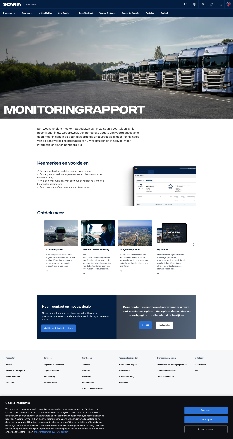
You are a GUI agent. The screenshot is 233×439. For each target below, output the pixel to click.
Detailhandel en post (128, 365)
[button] (220, 4)
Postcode (173, 370)
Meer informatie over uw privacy (51, 432)
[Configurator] (211, 4)
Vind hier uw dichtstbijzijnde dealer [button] (58, 328)
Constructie (124, 371)
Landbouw (123, 382)
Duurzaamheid (87, 382)
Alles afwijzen (206, 419)
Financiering (49, 376)
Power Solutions (13, 376)
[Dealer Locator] (194, 4)
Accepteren (206, 410)
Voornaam (173, 326)
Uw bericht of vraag (177, 384)
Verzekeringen (50, 382)
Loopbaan (85, 365)
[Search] (185, 4)
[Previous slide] (39, 244)
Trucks (9, 365)
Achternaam (197, 326)
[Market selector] (203, 4)
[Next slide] (193, 244)
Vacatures (85, 371)
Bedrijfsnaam (174, 355)
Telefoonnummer (176, 341)
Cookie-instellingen (206, 429)
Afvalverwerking (126, 376)
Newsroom (86, 376)
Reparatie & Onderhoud (54, 365)
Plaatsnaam (197, 370)
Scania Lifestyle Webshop (92, 388)
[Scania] (12, 4)
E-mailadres (197, 341)
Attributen (10, 382)
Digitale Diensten (51, 371)
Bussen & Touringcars (15, 371)
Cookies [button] (145, 325)
